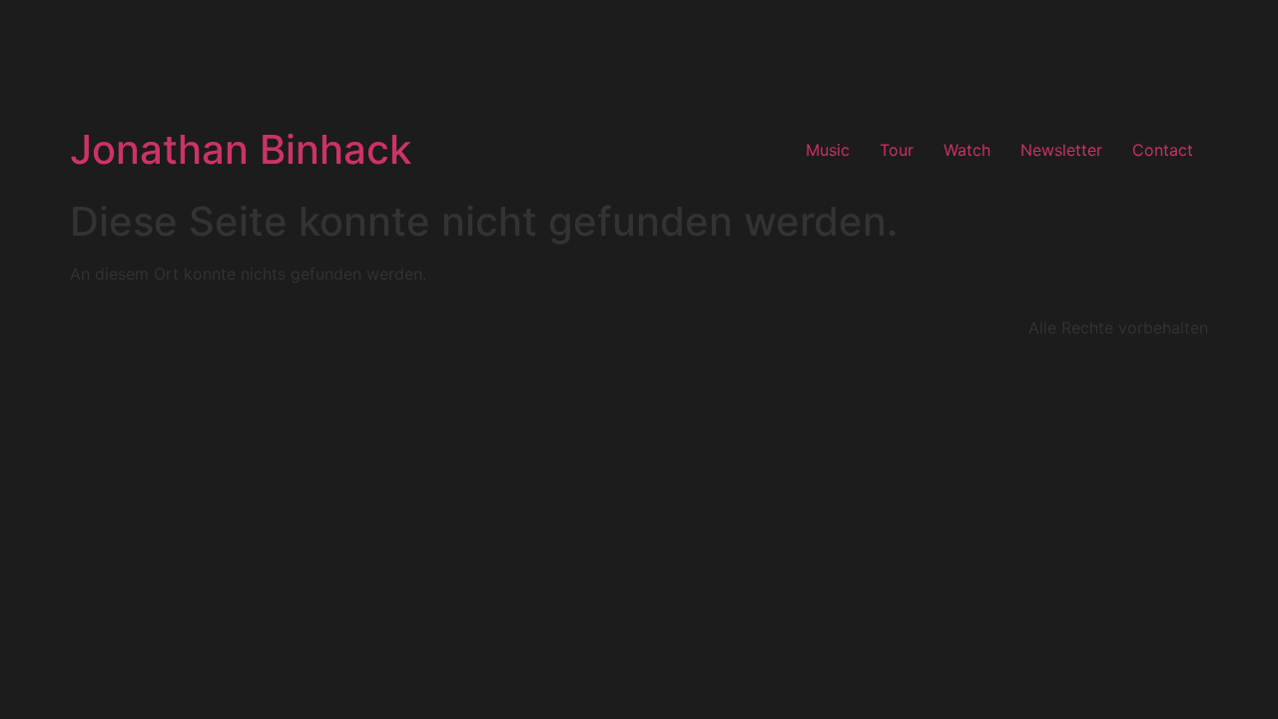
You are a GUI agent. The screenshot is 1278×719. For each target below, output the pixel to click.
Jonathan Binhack (240, 149)
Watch (967, 150)
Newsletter (1061, 150)
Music (828, 150)
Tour (897, 150)
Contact (1162, 150)
